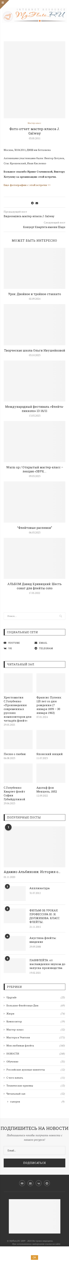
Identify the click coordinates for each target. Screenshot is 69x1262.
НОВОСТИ (35, 1053)
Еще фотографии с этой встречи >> (27, 185)
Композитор (35, 1021)
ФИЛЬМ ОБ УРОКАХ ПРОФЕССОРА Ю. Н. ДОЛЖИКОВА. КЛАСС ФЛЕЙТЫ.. (44, 916)
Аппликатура (39, 888)
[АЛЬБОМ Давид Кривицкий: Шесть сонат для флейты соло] (34, 558)
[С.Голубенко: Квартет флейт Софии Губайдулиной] (18, 773)
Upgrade (35, 997)
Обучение (35, 1061)
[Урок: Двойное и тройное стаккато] (34, 268)
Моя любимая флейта (35, 1045)
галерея (37, 1101)
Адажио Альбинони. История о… (32, 872)
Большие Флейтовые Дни (35, 1005)
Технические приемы (35, 1085)
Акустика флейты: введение (42, 940)
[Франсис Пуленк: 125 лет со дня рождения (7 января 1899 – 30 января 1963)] (50, 683)
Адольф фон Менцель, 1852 (46, 789)
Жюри (35, 1013)
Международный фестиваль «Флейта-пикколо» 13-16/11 (34, 409)
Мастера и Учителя (35, 1037)
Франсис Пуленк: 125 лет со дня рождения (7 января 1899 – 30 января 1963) (49, 705)
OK (34, 1257)
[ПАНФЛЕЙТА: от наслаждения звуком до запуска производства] (15, 965)
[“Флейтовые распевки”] (34, 501)
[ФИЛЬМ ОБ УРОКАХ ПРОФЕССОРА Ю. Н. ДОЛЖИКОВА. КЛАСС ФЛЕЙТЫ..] (15, 915)
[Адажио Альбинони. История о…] (34, 846)
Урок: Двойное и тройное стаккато (34, 294)
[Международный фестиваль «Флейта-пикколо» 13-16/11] (34, 381)
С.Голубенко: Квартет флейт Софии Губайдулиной (14, 793)
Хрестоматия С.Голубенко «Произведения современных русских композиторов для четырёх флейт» (17, 708)
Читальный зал (35, 1093)
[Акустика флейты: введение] (15, 943)
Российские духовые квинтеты (35, 1069)
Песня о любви (15, 754)
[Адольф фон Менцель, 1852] (50, 773)
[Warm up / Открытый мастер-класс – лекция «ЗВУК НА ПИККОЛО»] (34, 441)
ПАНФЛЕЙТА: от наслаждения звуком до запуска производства (47, 964)
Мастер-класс (34, 123)
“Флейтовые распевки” (34, 528)
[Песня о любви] (18, 739)
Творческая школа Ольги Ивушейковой (34, 350)
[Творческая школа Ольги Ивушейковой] (34, 324)
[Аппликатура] (15, 893)
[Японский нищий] (50, 739)
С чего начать (35, 1077)
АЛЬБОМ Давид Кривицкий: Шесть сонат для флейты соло (34, 586)
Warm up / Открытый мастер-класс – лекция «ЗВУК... (34, 469)
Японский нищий (49, 754)
